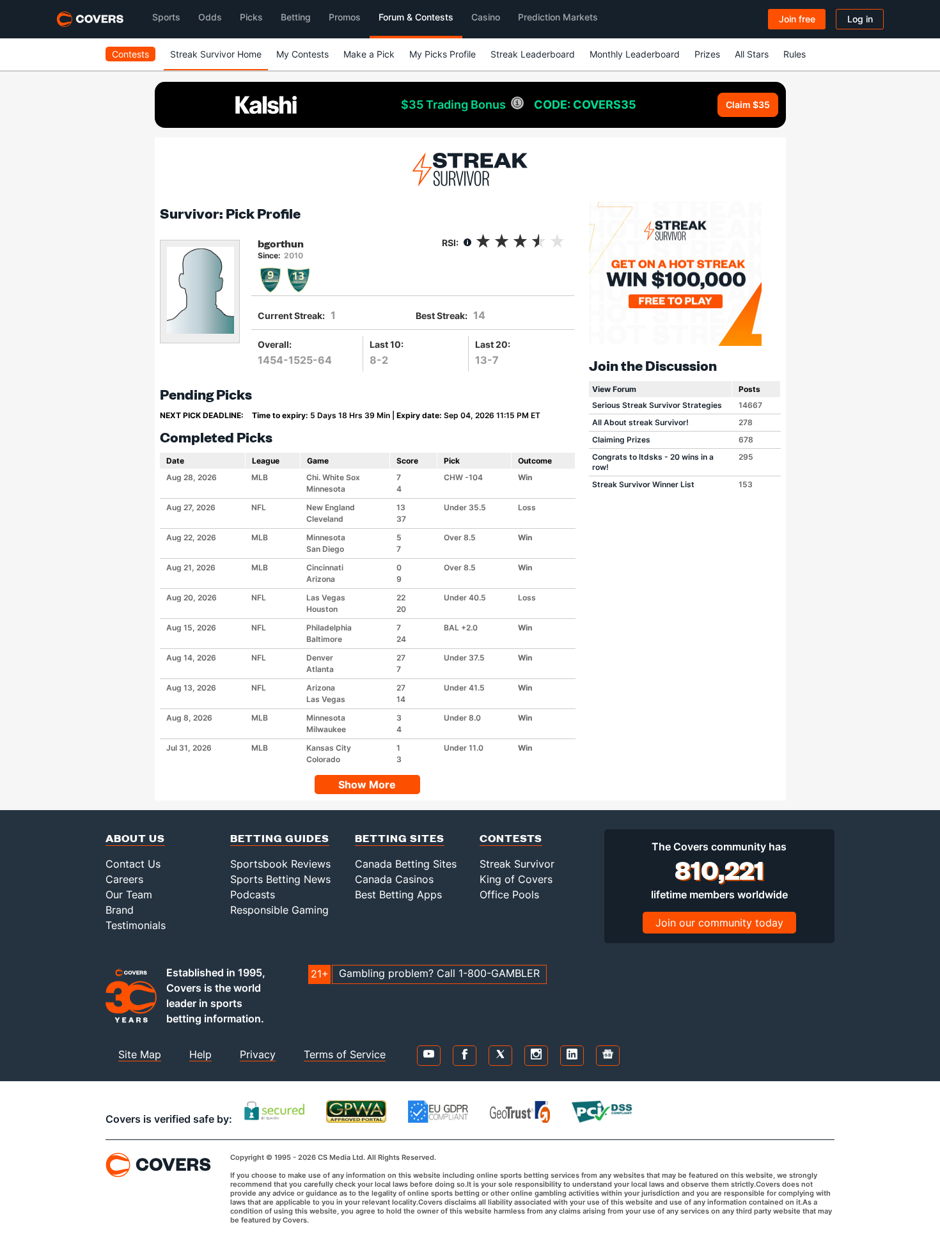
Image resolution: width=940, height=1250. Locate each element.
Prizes (707, 54)
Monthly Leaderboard (635, 54)
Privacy (258, 1054)
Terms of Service (345, 1054)
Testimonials (136, 925)
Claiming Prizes (621, 439)
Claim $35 (748, 104)
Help (200, 1054)
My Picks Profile (442, 54)
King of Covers (516, 879)
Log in (860, 18)
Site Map (139, 1054)
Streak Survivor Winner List (643, 484)
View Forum (614, 389)
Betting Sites (399, 838)
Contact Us (133, 863)
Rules (794, 54)
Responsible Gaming (279, 909)
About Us (135, 838)
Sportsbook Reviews (280, 863)
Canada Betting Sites (406, 863)
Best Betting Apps (398, 894)
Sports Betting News (280, 879)
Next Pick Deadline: (202, 415)
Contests (130, 54)
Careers (124, 879)
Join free (797, 18)
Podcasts (252, 894)
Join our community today (719, 922)
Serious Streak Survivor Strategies (657, 405)
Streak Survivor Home (216, 54)
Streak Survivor (517, 863)
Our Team (129, 894)
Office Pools (509, 894)
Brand (120, 909)
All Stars (752, 54)
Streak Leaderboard (532, 54)
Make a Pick (369, 54)
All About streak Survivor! (640, 422)
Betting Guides (279, 838)
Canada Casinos (394, 879)
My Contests (302, 54)
